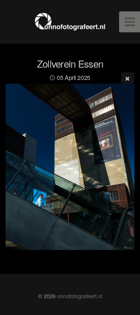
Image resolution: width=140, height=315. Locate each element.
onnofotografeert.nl (79, 296)
